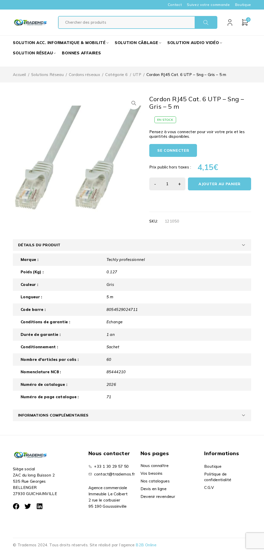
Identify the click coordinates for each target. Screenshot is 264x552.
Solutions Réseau (47, 74)
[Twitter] (27, 506)
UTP (137, 74)
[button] (133, 103)
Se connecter (173, 150)
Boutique (243, 5)
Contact (175, 5)
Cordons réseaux (84, 74)
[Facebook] (16, 506)
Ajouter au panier (220, 184)
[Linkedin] (39, 506)
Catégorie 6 (116, 74)
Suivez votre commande (208, 5)
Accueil (19, 74)
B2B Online (146, 544)
